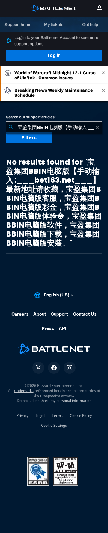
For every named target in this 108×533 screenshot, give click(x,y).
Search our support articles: (31, 117)
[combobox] (54, 127)
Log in (54, 55)
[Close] (103, 75)
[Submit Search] (11, 127)
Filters (29, 137)
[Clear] (97, 127)
